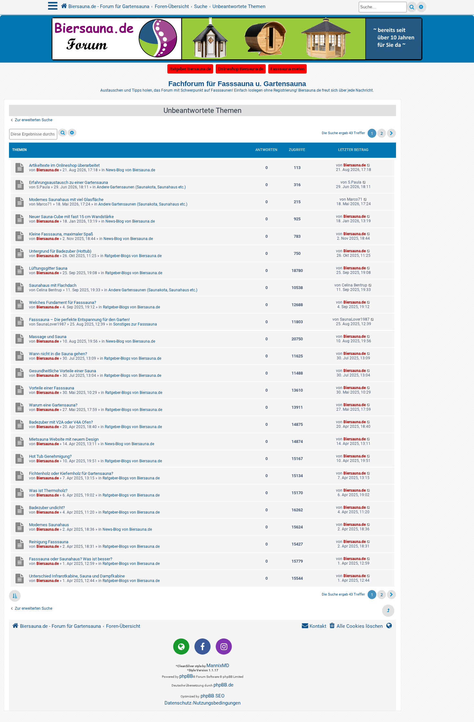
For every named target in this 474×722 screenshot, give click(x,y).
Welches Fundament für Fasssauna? (62, 302)
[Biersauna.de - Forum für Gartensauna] (237, 38)
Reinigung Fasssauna (48, 541)
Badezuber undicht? (47, 507)
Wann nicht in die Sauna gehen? (58, 353)
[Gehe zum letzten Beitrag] (369, 165)
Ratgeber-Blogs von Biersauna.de (133, 256)
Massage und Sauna (47, 336)
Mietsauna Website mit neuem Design (64, 439)
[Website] (181, 646)
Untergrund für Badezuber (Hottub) (60, 251)
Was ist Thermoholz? (48, 490)
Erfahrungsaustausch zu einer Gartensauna (68, 182)
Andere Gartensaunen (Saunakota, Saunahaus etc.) (141, 187)
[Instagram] (224, 646)
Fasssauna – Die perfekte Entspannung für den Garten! (79, 319)
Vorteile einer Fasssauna (51, 388)
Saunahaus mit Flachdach (52, 285)
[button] (391, 133)
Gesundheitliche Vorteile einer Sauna (62, 370)
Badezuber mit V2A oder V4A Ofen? (61, 422)
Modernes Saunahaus (49, 524)
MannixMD (217, 665)
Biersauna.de (47, 170)
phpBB (186, 676)
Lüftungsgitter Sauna (48, 268)
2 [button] (381, 133)
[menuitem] (356, 626)
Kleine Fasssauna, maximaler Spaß (61, 234)
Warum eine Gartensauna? (53, 405)
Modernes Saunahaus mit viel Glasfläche (66, 199)
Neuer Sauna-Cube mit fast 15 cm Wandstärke (71, 216)
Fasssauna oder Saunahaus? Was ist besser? (70, 559)
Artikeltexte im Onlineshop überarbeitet (64, 165)
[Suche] (412, 7)
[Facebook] (202, 646)
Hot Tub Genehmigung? (50, 456)
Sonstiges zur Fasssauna (135, 324)
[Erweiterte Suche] (421, 7)
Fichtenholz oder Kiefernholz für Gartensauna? (71, 473)
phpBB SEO (212, 696)
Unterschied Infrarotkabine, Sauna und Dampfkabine (77, 576)
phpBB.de (223, 685)
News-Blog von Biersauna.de (130, 170)
